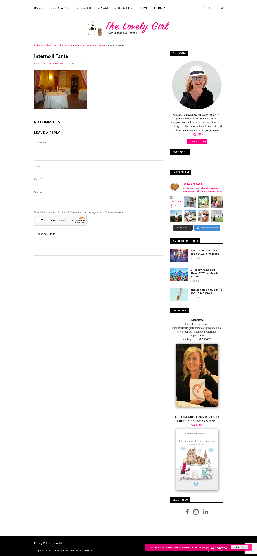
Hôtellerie (83, 7)
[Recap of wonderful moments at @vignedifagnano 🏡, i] (203, 202)
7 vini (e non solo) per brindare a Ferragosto (204, 252)
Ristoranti (78, 45)
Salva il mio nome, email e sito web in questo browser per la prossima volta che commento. (79, 212)
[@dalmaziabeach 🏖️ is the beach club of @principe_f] (190, 216)
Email (38, 179)
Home (38, 7)
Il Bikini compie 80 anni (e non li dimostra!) (206, 291)
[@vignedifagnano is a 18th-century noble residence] (217, 202)
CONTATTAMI (197, 141)
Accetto (239, 547)
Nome (38, 166)
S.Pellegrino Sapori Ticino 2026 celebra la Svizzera (204, 273)
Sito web (38, 191)
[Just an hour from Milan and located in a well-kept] (217, 216)
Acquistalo (197, 424)
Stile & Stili (123, 7)
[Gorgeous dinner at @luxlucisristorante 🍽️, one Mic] (176, 216)
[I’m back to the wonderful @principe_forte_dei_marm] (203, 216)
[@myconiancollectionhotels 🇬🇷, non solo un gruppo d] (190, 202)
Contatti (58, 543)
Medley (159, 7)
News (144, 7)
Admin (42, 63)
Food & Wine (58, 7)
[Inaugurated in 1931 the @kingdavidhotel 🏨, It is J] (176, 202)
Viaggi (103, 7)
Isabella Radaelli (43, 45)
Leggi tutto (197, 134)
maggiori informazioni (216, 547)
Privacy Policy (42, 543)
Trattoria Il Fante (96, 45)
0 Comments (57, 63)
